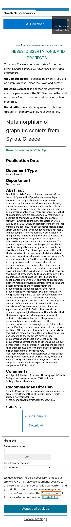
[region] (35, 499)
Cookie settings (51, 493)
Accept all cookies (35, 509)
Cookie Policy (50, 497)
